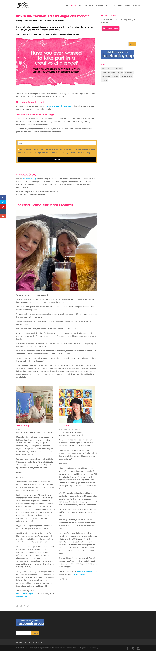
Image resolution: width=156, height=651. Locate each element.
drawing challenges (108, 72)
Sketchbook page (126, 76)
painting (120, 72)
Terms (27, 642)
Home (65, 5)
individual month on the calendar (57, 106)
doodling (119, 68)
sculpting (115, 76)
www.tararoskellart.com (87, 571)
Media (127, 5)
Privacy (19, 642)
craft (112, 68)
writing (104, 80)
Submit (57, 159)
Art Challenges (85, 5)
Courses (99, 5)
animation (105, 68)
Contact (136, 5)
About (73, 5)
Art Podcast (110, 5)
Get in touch (37, 642)
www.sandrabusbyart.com (26, 593)
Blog (120, 5)
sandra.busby (21, 596)
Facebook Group (26, 174)
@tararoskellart (80, 574)
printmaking (106, 76)
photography (129, 72)
